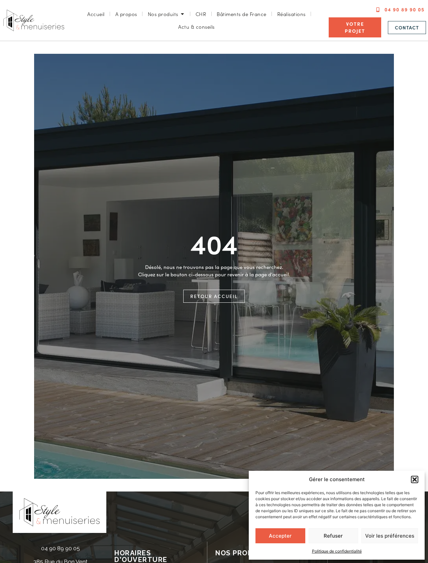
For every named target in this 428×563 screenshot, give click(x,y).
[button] (414, 479)
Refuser (333, 536)
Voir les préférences (389, 536)
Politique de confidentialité (337, 551)
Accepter (280, 536)
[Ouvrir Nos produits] (182, 14)
